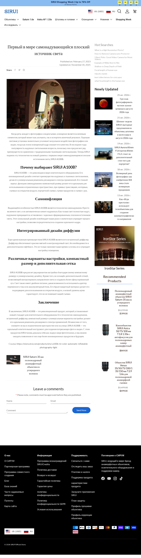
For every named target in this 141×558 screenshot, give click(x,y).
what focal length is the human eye (110, 81)
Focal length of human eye (106, 70)
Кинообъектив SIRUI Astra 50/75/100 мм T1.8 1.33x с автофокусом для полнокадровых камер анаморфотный (123, 335)
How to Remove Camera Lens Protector (112, 54)
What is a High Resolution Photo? (109, 50)
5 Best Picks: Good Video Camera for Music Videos (113, 58)
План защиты (78, 500)
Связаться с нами (80, 461)
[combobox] (96, 11)
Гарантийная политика (48, 480)
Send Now (81, 410)
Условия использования (49, 509)
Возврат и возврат (46, 475)
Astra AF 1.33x (44, 19)
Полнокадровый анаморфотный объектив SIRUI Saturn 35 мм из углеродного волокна (123, 298)
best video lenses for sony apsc (108, 77)
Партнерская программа (17, 466)
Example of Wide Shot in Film (107, 63)
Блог (6, 480)
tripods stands (101, 74)
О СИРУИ (9, 461)
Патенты (8, 500)
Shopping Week (123, 19)
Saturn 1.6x (28, 19)
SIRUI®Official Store (18, 545)
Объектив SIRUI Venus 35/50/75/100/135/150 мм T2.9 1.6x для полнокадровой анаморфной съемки (123, 372)
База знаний (10, 486)
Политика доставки (47, 469)
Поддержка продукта (82, 477)
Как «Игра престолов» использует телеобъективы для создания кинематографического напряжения (124, 209)
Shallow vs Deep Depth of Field (108, 66)
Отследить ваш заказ (82, 466)
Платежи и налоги (80, 472)
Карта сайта (10, 506)
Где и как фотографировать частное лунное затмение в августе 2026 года (124, 105)
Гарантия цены (45, 486)
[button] (135, 11)
